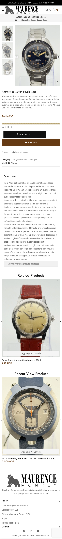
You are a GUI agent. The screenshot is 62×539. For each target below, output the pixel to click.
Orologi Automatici (19, 159)
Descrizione (10, 176)
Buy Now (32, 142)
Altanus (14, 163)
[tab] (10, 176)
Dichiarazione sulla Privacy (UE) (16, 514)
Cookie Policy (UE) (10, 510)
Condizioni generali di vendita (15, 505)
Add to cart (26, 134)
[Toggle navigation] (3, 10)
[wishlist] (50, 10)
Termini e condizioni (10, 523)
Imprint (5, 518)
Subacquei (32, 159)
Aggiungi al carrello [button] (31, 353)
